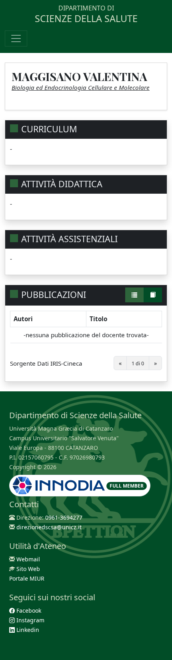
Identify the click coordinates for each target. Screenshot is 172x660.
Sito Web (28, 569)
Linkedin (27, 630)
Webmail (28, 559)
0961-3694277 (63, 517)
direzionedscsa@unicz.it (49, 527)
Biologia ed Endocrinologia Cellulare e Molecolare (81, 87)
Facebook (28, 610)
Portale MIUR (26, 578)
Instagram (29, 620)
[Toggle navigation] (16, 38)
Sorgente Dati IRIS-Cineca (46, 363)
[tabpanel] (86, 344)
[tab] (134, 294)
